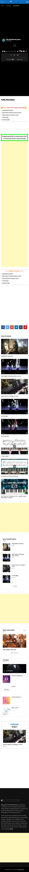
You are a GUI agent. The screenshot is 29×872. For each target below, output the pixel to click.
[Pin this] (25, 327)
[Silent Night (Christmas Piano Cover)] (6, 557)
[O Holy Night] (6, 579)
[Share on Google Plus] (12, 327)
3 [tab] (14, 652)
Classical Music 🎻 (17, 697)
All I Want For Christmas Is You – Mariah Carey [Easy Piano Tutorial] (13, 496)
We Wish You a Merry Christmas (9, 476)
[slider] (8, 51)
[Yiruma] (6, 690)
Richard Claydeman (17, 675)
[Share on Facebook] (3, 327)
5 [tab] (17, 652)
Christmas (8, 5)
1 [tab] (11, 652)
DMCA (11, 829)
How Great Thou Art (9, 650)
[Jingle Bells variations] (6, 547)
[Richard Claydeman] (6, 679)
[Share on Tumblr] (21, 327)
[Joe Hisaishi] (14, 668)
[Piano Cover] (6, 711)
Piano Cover (15, 707)
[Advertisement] (14, 22)
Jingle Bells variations (7, 110)
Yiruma (13, 686)
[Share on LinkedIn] (16, 327)
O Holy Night (5, 117)
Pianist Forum (21, 869)
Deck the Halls (6, 119)
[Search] (27, 2)
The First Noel (4, 456)
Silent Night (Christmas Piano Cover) (11, 112)
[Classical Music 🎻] (6, 700)
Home (2, 5)
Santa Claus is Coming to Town (10, 115)
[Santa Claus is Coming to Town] (6, 568)
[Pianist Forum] (14, 2)
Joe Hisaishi (9, 671)
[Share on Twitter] (7, 327)
